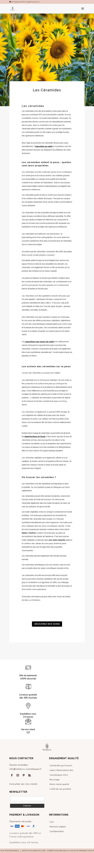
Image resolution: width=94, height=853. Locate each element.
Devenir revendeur (18, 765)
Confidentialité (57, 831)
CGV (52, 822)
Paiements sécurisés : (21, 821)
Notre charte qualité (59, 784)
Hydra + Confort (29, 533)
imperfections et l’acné (34, 436)
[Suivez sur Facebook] (11, 775)
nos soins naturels (57, 540)
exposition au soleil (43, 146)
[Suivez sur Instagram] (17, 775)
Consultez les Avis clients (23, 784)
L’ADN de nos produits (60, 789)
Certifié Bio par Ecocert (61, 765)
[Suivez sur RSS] (29, 775)
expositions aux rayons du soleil (39, 341)
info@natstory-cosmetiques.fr (25, 769)
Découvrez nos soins (47, 624)
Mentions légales (58, 826)
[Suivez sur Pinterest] (23, 775)
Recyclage (55, 779)
